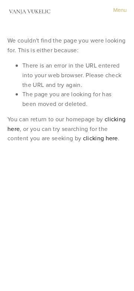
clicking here (100, 138)
